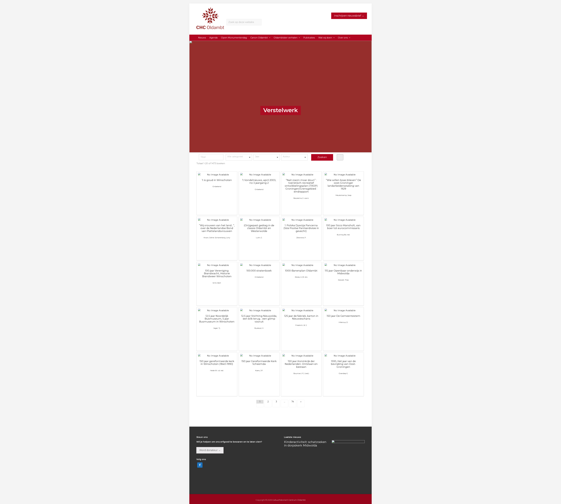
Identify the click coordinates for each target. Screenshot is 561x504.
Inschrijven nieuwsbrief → (349, 15)
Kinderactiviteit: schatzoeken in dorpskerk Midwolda (305, 443)
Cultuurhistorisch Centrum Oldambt (289, 500)
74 (292, 401)
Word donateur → (210, 450)
